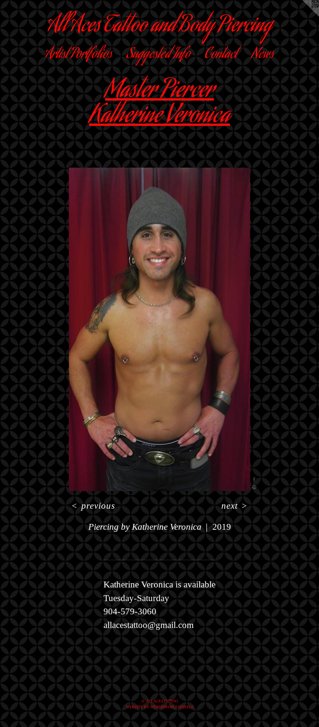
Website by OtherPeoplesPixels (159, 707)
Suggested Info (158, 55)
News (263, 55)
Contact (221, 55)
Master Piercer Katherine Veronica (159, 104)
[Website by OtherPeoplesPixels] (303, 15)
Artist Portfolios (78, 55)
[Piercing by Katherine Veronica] (159, 329)
